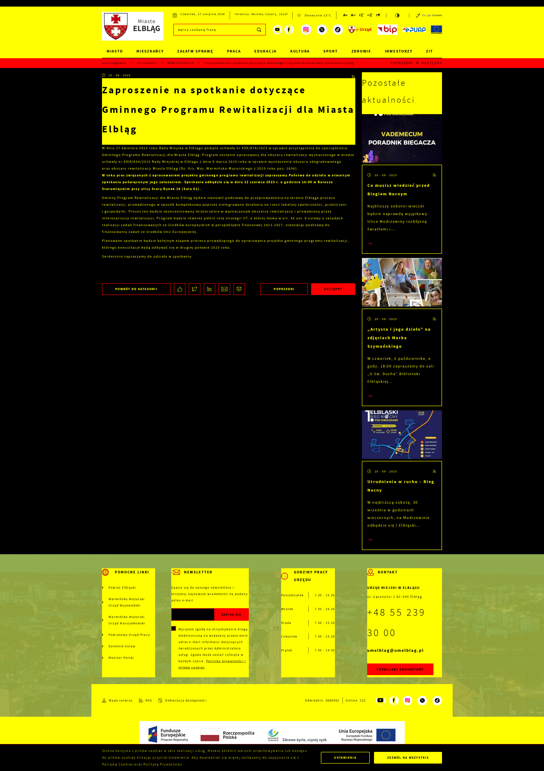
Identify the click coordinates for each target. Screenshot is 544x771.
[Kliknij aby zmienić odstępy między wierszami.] (361, 16)
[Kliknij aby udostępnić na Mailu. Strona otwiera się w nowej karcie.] (224, 289)
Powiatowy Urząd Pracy (129, 635)
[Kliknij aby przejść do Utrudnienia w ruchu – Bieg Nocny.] (402, 435)
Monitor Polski (121, 658)
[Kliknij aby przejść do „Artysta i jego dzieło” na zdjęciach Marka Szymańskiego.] (402, 283)
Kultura (300, 51)
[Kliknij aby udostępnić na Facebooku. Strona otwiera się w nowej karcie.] (180, 289)
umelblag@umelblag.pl (395, 650)
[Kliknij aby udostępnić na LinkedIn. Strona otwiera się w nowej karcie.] (209, 289)
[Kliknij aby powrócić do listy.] (417, 63)
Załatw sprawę (195, 51)
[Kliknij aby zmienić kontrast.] (397, 15)
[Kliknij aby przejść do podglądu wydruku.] (239, 289)
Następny (432, 63)
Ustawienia (345, 757)
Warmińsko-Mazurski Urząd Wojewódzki (127, 602)
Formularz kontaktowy (400, 669)
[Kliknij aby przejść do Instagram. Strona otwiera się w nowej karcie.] (306, 29)
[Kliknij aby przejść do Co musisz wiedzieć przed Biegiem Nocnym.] (402, 139)
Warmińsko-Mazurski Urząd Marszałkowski (127, 620)
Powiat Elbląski (122, 587)
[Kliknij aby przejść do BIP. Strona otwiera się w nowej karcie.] (387, 29)
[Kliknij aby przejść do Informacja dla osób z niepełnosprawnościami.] (418, 15)
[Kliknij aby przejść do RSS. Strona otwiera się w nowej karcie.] (353, 75)
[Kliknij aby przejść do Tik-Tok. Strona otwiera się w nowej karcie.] (338, 29)
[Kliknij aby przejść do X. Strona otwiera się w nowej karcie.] (322, 29)
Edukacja (265, 51)
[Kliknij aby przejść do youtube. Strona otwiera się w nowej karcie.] (277, 29)
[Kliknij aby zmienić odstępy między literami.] (353, 16)
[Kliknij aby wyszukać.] (259, 29)
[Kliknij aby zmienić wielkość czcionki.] (345, 16)
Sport (330, 51)
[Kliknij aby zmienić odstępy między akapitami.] (378, 16)
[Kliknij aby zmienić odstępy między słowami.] (370, 16)
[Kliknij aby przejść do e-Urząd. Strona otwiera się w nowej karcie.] (360, 29)
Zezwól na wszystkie (408, 757)
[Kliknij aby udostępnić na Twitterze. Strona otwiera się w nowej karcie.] (194, 289)
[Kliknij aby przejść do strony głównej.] (136, 29)
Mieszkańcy (150, 51)
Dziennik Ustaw (122, 646)
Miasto (115, 51)
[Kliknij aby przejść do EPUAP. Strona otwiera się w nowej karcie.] (414, 29)
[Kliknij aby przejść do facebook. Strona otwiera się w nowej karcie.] (289, 29)
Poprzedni (402, 63)
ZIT (429, 51)
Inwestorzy (398, 51)
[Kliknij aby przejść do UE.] (436, 29)
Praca (234, 51)
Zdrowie (361, 51)
